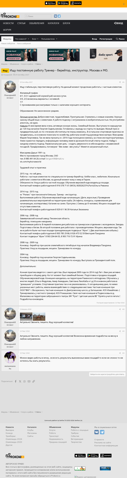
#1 (123, 82)
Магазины (32, 433)
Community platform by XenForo (63, 420)
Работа (52, 433)
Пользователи (48, 39)
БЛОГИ (66, 23)
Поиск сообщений (24, 43)
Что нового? (20, 39)
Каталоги (53, 23)
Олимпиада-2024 (14, 439)
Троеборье (11, 436)
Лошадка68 (7, 75)
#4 (123, 353)
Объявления (36, 23)
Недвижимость (56, 439)
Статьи (21, 23)
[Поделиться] (120, 82)
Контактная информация (106, 445)
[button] (28, 38)
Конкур (9, 433)
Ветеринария (77, 439)
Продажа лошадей (58, 442)
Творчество (76, 442)
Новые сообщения (8, 43)
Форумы (7, 39)
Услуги (52, 430)
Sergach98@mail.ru (55, 158)
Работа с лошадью (79, 430)
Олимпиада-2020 (14, 442)
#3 (123, 331)
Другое (9, 445)
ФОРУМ (7, 29)
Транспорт (54, 436)
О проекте (99, 439)
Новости (8, 23)
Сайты (30, 436)
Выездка (10, 430)
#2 (123, 309)
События (75, 436)
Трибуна (75, 433)
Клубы (30, 430)
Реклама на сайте (102, 442)
